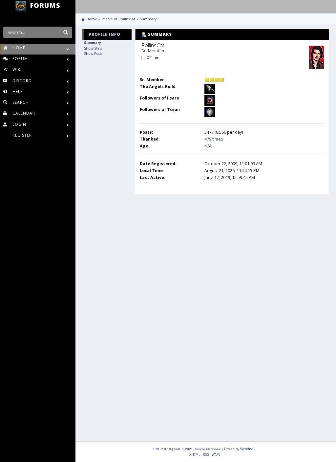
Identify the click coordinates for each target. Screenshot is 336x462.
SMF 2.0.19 (162, 449)
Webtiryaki (248, 449)
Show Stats (93, 48)
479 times (213, 139)
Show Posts (93, 53)
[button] (81, 6)
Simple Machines (207, 449)
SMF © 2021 (183, 449)
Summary (92, 42)
